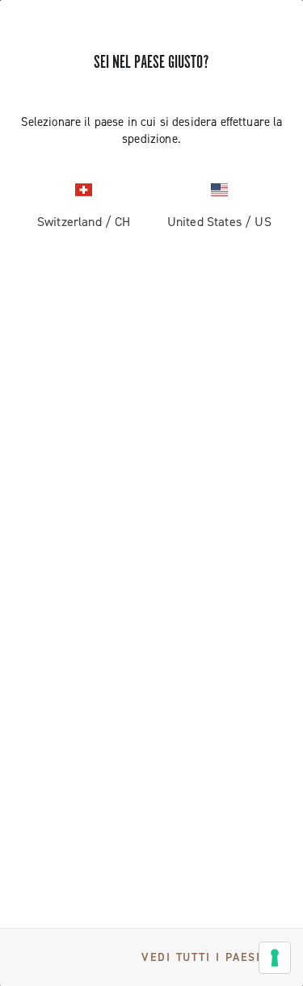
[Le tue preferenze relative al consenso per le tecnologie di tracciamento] (274, 957)
